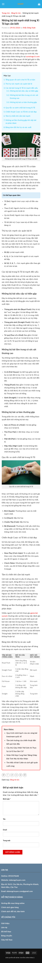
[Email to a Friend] (16, 775)
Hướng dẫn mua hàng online (12, 903)
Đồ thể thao (6, 932)
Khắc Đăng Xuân (29, 28)
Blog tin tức (16, 13)
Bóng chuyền (6, 936)
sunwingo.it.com (33, 56)
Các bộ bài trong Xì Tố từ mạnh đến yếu (21, 88)
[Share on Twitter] (12, 775)
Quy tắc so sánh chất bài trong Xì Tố (20, 108)
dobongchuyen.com (17, 880)
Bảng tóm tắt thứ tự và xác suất (18, 127)
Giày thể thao (6, 940)
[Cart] (39, 4)
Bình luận (7, 799)
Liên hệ (4, 927)
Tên (4, 819)
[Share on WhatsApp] (4, 775)
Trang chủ (6, 13)
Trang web (6, 840)
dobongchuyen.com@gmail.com (20, 891)
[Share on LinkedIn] (25, 775)
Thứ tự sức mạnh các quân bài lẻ (18, 84)
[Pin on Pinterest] (21, 775)
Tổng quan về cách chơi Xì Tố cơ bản (20, 80)
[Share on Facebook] (8, 775)
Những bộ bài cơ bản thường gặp (23, 102)
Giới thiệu (5, 923)
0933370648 (13, 876)
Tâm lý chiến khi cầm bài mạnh (17, 116)
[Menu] (3, 4)
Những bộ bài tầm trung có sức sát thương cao (24, 96)
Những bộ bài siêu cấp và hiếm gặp (24, 91)
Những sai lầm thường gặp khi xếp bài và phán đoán (20, 121)
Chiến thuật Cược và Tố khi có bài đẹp (21, 112)
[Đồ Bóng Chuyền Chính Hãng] (21, 4)
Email (5, 830)
